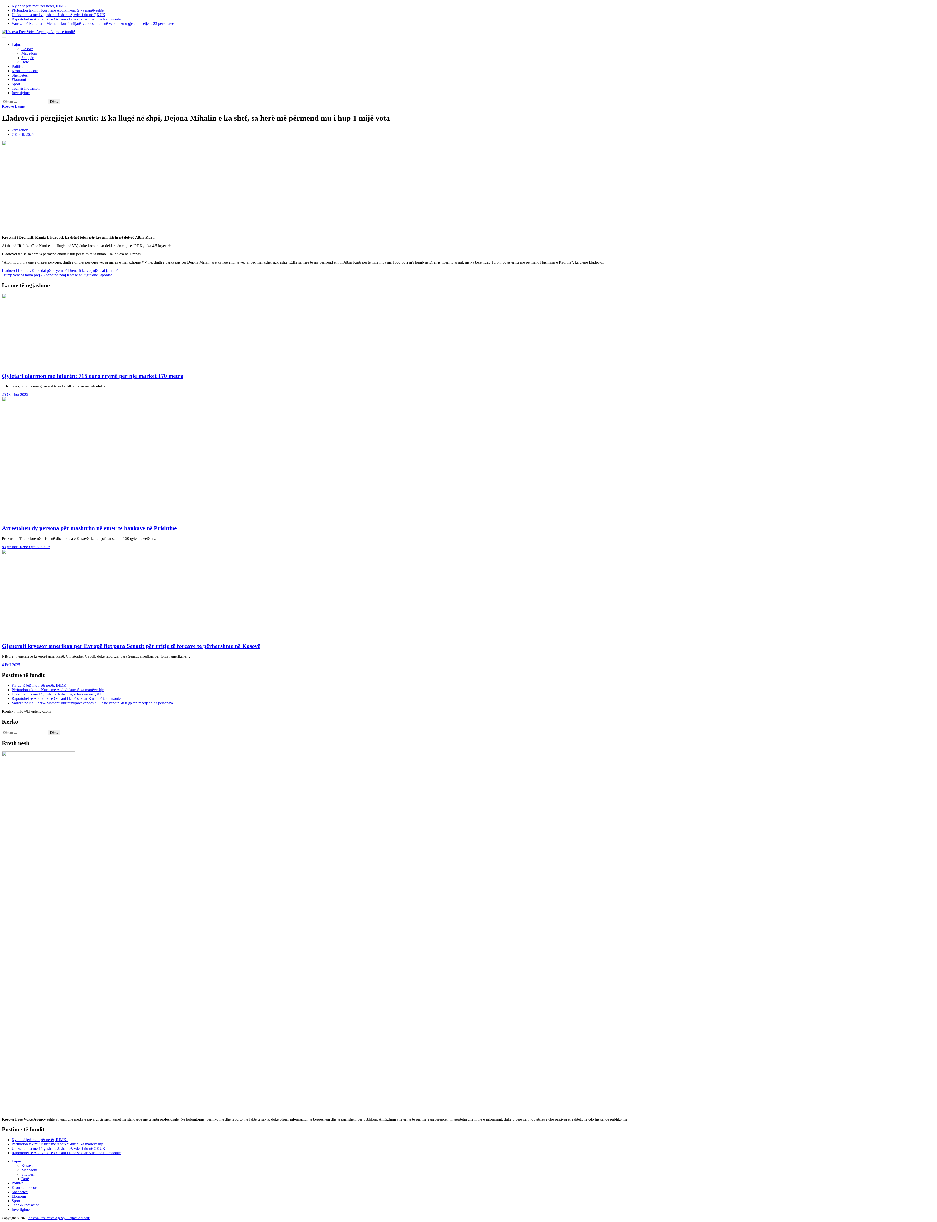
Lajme (16, 44)
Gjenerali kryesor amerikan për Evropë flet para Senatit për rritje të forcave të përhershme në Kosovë (131, 646)
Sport (16, 84)
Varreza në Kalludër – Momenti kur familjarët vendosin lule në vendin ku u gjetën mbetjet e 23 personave (93, 23)
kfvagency (20, 130)
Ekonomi (19, 80)
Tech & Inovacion (26, 88)
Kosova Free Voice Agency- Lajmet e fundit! (59, 1218)
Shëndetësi (20, 75)
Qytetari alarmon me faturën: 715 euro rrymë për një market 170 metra (92, 376)
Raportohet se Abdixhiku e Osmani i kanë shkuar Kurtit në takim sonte (66, 19)
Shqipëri (27, 58)
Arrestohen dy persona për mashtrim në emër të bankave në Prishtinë (89, 528)
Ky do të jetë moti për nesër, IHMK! (40, 6)
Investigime (21, 93)
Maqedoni (29, 53)
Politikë (17, 66)
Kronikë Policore (25, 71)
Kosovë (27, 49)
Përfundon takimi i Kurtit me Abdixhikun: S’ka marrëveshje (58, 10)
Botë (25, 62)
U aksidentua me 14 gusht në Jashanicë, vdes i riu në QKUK (58, 15)
